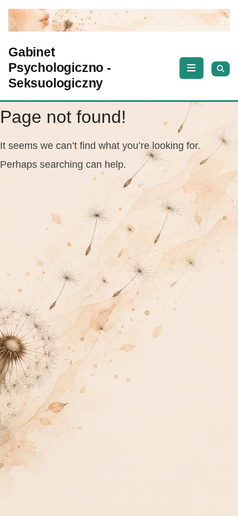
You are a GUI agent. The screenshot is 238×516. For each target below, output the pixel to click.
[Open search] (220, 68)
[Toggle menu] (191, 68)
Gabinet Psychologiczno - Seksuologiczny (59, 67)
